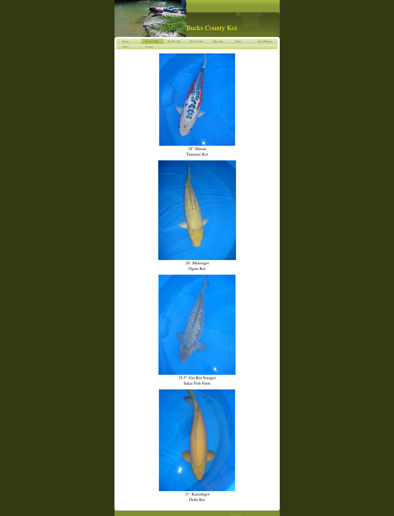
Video (238, 41)
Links (125, 46)
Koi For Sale (151, 41)
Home (125, 41)
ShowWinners (265, 41)
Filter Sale (218, 41)
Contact (149, 46)
